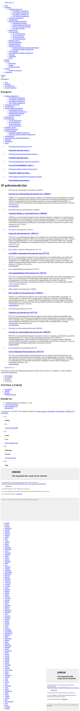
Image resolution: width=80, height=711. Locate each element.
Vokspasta (12, 54)
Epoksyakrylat (13, 30)
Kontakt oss (8, 72)
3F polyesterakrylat (18, 35)
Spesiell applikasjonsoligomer (18, 21)
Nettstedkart (51, 411)
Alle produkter (60, 411)
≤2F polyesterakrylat (18, 34)
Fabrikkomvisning (14, 67)
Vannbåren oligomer (15, 46)
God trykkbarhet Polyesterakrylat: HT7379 (26, 352)
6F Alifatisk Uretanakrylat (20, 14)
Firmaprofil (12, 63)
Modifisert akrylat (14, 41)
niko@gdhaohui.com (11, 406)
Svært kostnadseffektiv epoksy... (21, 165)
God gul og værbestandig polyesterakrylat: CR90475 (30, 194)
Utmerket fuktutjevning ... (19, 158)
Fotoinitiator (12, 56)
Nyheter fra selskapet (15, 70)
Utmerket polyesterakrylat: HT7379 (23, 313)
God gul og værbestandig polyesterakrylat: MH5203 (30, 332)
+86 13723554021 (10, 458)
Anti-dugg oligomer (18, 28)
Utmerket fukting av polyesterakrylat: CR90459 (28, 213)
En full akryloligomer (15, 42)
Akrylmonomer (13, 51)
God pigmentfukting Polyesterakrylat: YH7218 (27, 273)
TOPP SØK (4, 413)
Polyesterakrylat (13, 32)
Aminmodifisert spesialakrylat (21, 25)
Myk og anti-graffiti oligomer (21, 27)
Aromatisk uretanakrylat (16, 18)
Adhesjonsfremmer (14, 44)
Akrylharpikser (13, 20)
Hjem (6, 6)
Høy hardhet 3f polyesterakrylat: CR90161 (26, 293)
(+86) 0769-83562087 (11, 404)
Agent (10, 58)
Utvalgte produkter (41, 411)
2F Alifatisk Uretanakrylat (20, 11)
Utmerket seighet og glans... (20, 173)
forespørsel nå (9, 408)
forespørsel (12, 206)
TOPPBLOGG (70, 411)
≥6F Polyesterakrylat (18, 39)
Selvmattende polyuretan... (19, 180)
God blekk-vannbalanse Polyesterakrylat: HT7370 (29, 253)
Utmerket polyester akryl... (19, 150)
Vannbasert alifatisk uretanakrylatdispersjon (25, 48)
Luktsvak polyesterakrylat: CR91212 (23, 233)
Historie (11, 65)
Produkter (8, 7)
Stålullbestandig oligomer (16, 113)
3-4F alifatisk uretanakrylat (20, 13)
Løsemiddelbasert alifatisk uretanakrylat (21, 53)
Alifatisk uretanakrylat (15, 9)
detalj (17, 206)
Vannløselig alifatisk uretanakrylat (22, 49)
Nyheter (7, 68)
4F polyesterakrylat (18, 37)
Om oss (7, 61)
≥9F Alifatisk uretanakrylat (20, 16)
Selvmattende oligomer (19, 23)
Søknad (7, 60)
